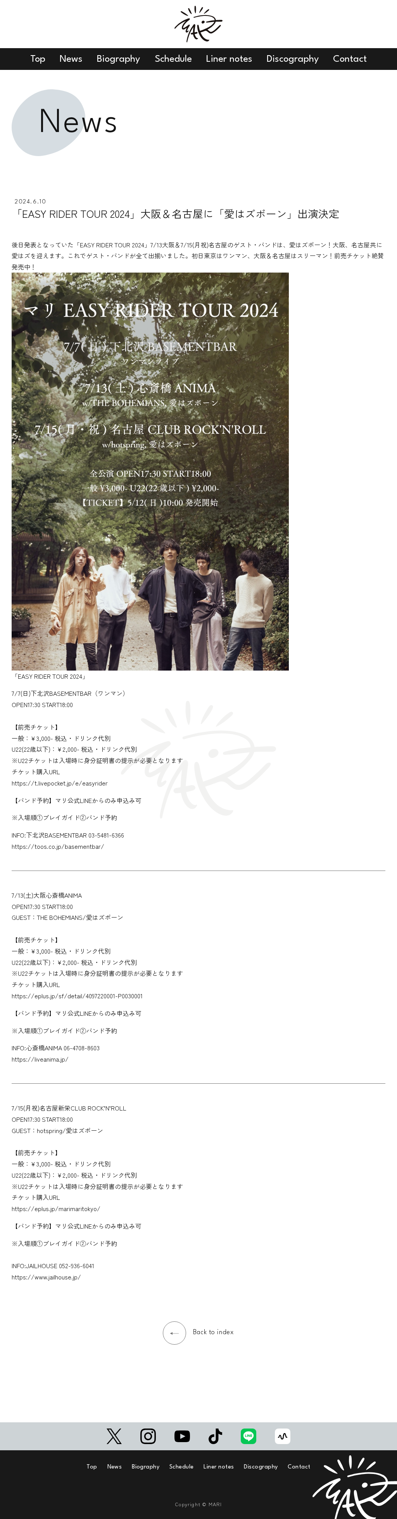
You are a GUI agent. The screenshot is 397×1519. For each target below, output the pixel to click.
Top (37, 59)
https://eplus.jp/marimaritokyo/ (56, 1208)
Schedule (173, 59)
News (71, 59)
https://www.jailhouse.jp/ (46, 1276)
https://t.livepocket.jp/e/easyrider (60, 782)
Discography (293, 59)
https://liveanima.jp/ (40, 1059)
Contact (350, 59)
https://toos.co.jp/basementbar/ (58, 846)
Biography (118, 59)
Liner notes (229, 59)
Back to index (213, 1333)
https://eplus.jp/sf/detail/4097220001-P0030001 (77, 995)
